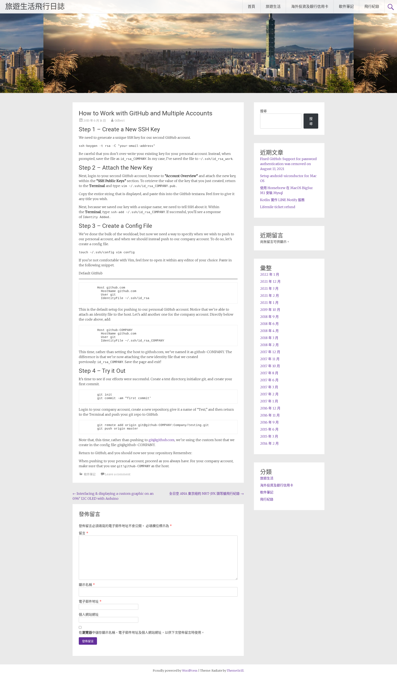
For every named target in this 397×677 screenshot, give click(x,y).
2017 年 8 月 (269, 373)
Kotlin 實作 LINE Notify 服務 (282, 200)
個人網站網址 (89, 614)
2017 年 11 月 (270, 359)
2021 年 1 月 (269, 302)
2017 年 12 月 (270, 352)
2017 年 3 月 (269, 387)
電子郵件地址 (90, 601)
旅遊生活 (273, 6)
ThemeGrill (235, 670)
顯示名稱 (87, 585)
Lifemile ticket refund (277, 207)
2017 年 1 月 (269, 401)
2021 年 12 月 (270, 281)
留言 (83, 533)
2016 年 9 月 (269, 422)
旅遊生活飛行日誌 (35, 6)
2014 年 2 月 (269, 443)
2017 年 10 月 (270, 366)
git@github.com (162, 440)
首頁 (251, 6)
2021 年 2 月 (269, 295)
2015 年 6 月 (269, 429)
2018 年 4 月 (269, 331)
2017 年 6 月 (269, 380)
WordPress (189, 670)
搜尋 (263, 111)
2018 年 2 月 (269, 345)
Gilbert (120, 120)
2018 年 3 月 (269, 338)
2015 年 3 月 (269, 436)
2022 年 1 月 (269, 274)
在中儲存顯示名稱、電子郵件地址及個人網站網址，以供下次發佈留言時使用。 (141, 632)
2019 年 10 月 (270, 310)
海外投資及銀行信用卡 (309, 6)
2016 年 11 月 (270, 415)
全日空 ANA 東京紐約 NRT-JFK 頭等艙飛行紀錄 (206, 493)
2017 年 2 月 (269, 394)
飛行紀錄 (371, 6)
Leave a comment (117, 474)
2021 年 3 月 (269, 288)
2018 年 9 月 (269, 317)
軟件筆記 (346, 6)
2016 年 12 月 (270, 408)
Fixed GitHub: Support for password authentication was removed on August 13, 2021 (288, 164)
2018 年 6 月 (269, 324)
